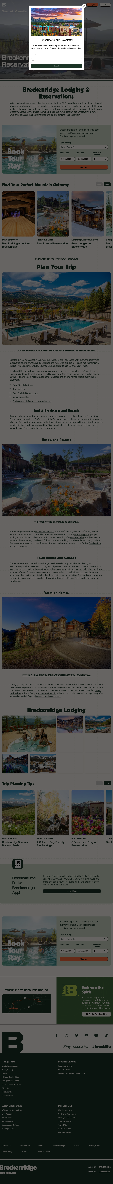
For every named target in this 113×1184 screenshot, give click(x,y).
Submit (56, 66)
